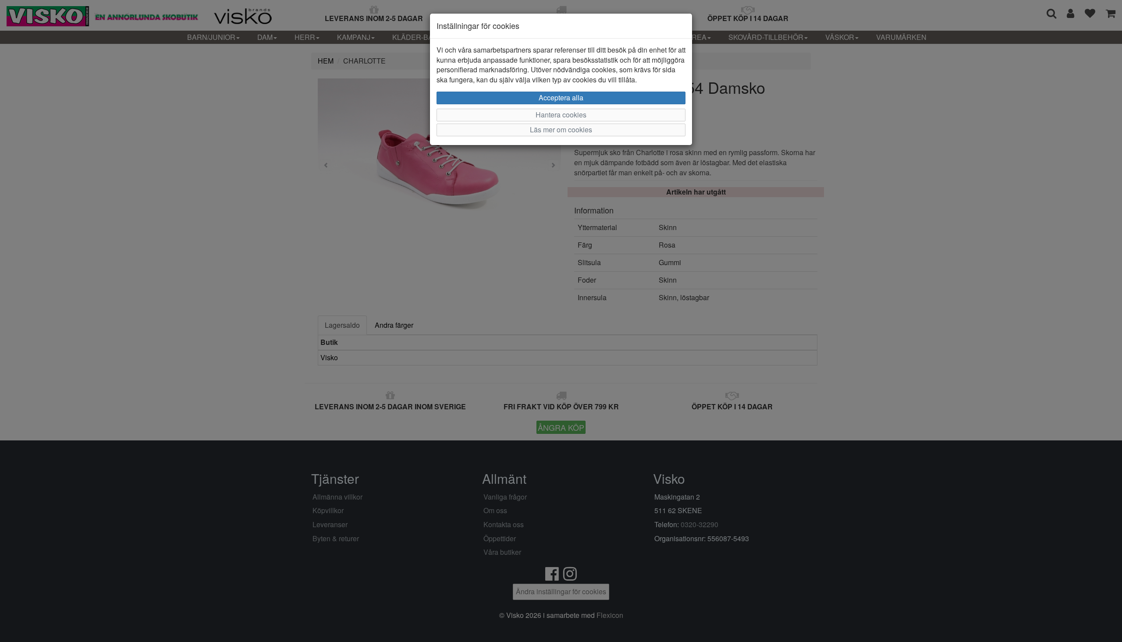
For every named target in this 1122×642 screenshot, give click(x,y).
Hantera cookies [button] (561, 115)
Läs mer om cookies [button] (561, 129)
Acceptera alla (561, 97)
